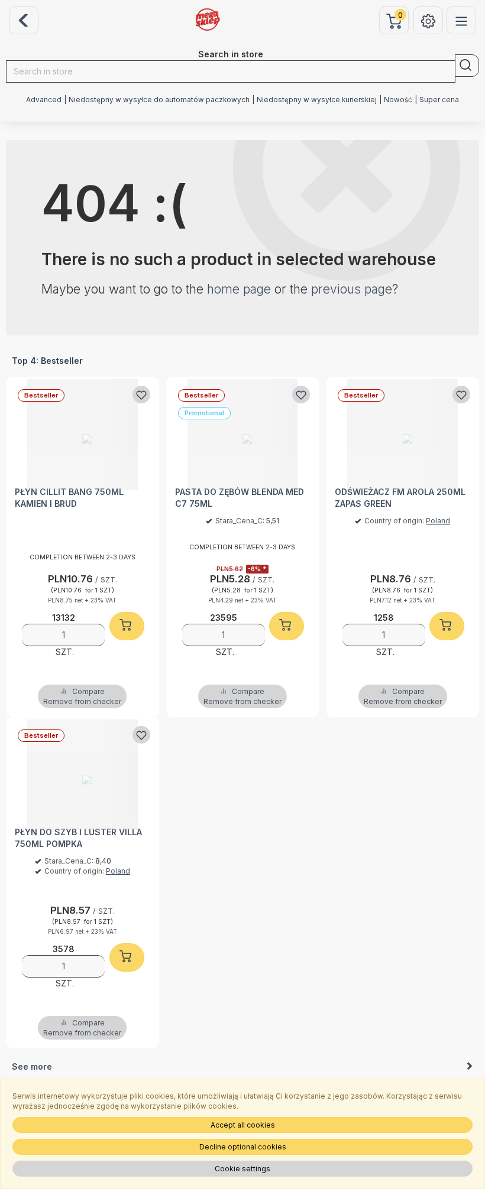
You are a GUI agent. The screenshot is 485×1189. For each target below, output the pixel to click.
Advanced (44, 100)
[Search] (467, 65)
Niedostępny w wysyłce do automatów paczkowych (159, 100)
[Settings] (428, 20)
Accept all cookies (243, 1124)
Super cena (439, 100)
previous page (351, 289)
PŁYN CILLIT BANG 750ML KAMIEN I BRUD (69, 498)
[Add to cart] (126, 626)
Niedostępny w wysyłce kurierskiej (317, 100)
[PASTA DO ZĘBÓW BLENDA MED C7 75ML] (243, 434)
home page (239, 289)
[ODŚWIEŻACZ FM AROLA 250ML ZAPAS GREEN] (402, 434)
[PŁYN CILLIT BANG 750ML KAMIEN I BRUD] (82, 434)
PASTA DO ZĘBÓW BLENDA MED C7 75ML (239, 498)
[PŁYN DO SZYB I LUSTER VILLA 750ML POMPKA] (82, 774)
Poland (438, 520)
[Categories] (461, 20)
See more (32, 1066)
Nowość (398, 100)
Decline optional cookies (242, 1146)
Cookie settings (242, 1168)
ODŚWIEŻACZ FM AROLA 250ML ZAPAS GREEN (400, 498)
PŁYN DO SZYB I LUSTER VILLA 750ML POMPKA (78, 838)
